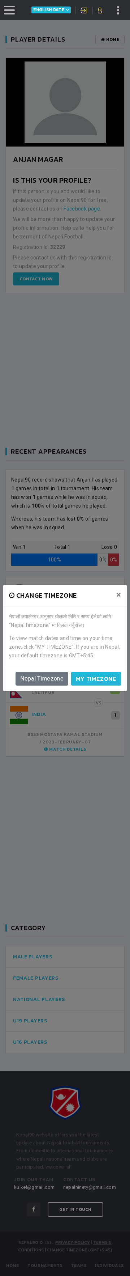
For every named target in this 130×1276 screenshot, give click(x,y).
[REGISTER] (101, 11)
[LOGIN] (84, 11)
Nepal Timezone (42, 678)
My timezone (96, 678)
